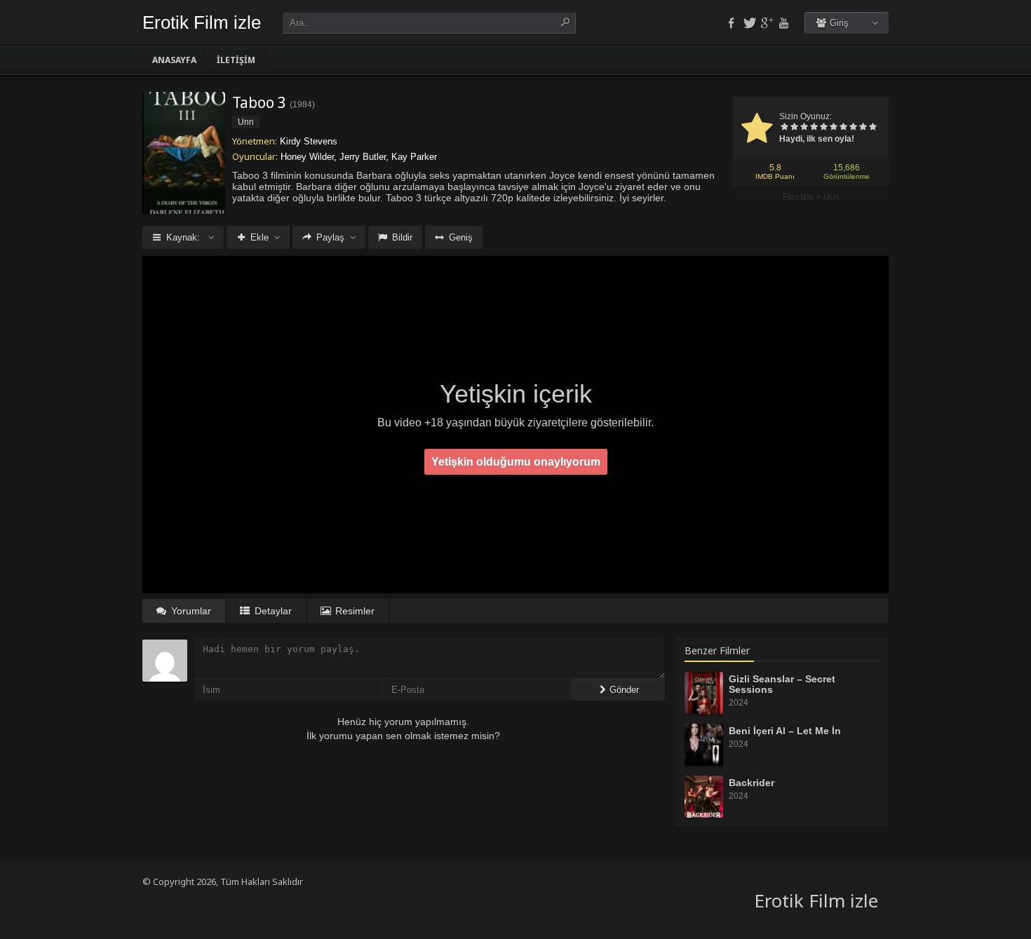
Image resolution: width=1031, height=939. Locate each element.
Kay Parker (414, 156)
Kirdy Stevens (308, 141)
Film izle (798, 197)
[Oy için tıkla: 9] (863, 128)
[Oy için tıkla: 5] (823, 128)
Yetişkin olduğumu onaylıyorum (515, 462)
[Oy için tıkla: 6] (833, 128)
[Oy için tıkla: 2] (794, 128)
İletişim (236, 60)
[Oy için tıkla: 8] (853, 128)
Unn (831, 197)
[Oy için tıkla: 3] (804, 128)
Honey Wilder (307, 156)
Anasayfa (174, 60)
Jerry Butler (362, 156)
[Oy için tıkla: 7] (843, 128)
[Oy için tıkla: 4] (813, 128)
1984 (302, 104)
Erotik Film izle (201, 22)
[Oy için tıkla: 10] (872, 128)
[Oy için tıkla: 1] (784, 128)
